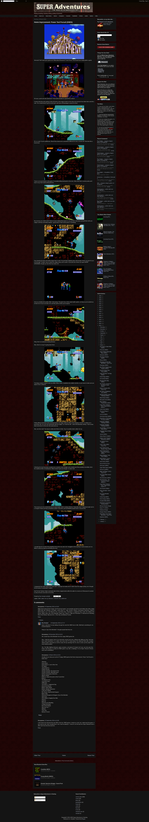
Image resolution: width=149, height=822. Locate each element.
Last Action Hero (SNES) (105, 416)
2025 (100, 298)
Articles (81, 16)
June (101, 339)
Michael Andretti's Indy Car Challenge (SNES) (106, 395)
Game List (41, 16)
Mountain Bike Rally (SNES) (104, 381)
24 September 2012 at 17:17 (58, 622)
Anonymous (100, 177)
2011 (100, 325)
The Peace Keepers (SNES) (104, 357)
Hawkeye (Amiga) (104, 509)
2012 (100, 323)
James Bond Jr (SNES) (105, 436)
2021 (100, 305)
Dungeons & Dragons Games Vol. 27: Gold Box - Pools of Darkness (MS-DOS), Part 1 (109, 263)
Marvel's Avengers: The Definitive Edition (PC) (109, 232)
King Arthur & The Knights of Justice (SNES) (106, 419)
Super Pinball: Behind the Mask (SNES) (105, 352)
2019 (100, 309)
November (102, 329)
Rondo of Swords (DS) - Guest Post (105, 389)
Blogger (83, 819)
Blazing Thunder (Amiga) (105, 506)
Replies (41, 620)
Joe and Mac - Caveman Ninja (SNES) (105, 428)
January (102, 521)
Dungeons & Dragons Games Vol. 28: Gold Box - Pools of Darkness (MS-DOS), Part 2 (109, 285)
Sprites (91, 16)
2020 (100, 307)
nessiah (77, 813)
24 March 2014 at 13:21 (54, 655)
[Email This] (54, 596)
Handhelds (74, 16)
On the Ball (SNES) (104, 378)
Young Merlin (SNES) (47, 776)
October (102, 331)
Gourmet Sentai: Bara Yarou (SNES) (105, 371)
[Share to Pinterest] (60, 596)
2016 (100, 315)
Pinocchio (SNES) (104, 349)
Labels (86, 16)
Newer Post (91, 755)
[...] (37, 772)
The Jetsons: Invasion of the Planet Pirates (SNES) (105, 385)
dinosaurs (51, 598)
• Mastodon (100, 70)
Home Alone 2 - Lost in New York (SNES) (105, 459)
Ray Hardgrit (45, 622)
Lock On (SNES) (103, 414)
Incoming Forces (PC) (108, 239)
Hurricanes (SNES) (104, 465)
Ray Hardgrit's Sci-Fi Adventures (105, 21)
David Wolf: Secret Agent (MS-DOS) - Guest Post (106, 514)
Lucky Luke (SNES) (104, 409)
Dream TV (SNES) (104, 508)
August (102, 335)
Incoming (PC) (107, 216)
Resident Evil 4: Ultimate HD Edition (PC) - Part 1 (109, 225)
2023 (100, 301)
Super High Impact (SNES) (106, 467)
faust (77, 807)
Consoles (68, 16)
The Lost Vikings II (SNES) (104, 412)
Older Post (37, 755)
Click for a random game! (106, 47)
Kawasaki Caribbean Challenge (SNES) (104, 422)
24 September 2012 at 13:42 (52, 606)
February (102, 519)
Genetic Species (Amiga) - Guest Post (52, 783)
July (101, 337)
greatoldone (79, 802)
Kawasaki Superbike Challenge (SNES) (104, 425)
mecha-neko (79, 796)
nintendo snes (57, 598)
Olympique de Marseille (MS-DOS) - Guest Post (106, 362)
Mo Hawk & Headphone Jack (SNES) (105, 392)
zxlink (77, 806)
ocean (77, 798)
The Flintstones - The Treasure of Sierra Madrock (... (104, 481)
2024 (100, 299)
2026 (100, 295)
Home (64, 755)
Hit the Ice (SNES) (104, 469)
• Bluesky (100, 69)
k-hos (77, 809)
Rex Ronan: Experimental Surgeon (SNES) (105, 368)
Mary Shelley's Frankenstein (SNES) (105, 402)
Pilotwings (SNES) (104, 365)
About (35, 16)
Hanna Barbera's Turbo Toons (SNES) (105, 456)
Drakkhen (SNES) (104, 517)
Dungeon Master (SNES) (105, 511)
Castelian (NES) (45, 769)
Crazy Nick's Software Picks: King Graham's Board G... (105, 406)
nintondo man (79, 811)
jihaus (77, 800)
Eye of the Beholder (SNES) (104, 494)
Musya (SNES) (103, 360)
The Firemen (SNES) (104, 488)
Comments (38, 800)
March (101, 344)
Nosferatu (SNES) (104, 354)
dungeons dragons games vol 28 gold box (105, 142)
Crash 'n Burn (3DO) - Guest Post (104, 445)
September (102, 333)
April (101, 342)
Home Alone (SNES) (104, 461)
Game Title (101, 38)
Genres (55, 16)
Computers (61, 16)
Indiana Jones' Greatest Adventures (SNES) (105, 439)
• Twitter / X (100, 72)
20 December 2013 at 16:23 (55, 634)
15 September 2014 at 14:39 (52, 720)
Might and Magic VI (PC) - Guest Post (106, 472)
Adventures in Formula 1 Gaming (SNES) (105, 503)
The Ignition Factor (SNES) (104, 442)
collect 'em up (44, 598)
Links (96, 16)
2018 (100, 311)
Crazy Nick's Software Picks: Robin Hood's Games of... (105, 485)
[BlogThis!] (55, 596)
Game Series (49, 16)
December (102, 327)
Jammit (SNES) (103, 434)
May (101, 341)
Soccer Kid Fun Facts (105, 463)
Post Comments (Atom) (67, 760)
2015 (100, 317)
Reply (39, 617)
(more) (112, 144)
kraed (77, 804)
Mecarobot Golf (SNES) (105, 399)
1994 (39, 598)
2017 (100, 313)
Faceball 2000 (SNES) (105, 500)
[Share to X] (57, 596)
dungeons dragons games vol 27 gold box (105, 154)
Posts (37, 797)
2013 (100, 321)
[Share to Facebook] (58, 596)
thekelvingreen (100, 147)
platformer (64, 598)
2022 (100, 303)
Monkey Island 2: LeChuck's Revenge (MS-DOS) (109, 248)
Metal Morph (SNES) (104, 397)
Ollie (98, 183)
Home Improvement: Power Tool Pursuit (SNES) (104, 452)
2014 (100, 319)
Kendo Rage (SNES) (104, 376)
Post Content (102, 40)
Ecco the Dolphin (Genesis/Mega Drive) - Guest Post (109, 270)
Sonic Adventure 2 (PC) (109, 254)
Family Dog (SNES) (104, 496)
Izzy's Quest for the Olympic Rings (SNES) (105, 448)
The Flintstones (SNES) (105, 477)
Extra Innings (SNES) (105, 498)
